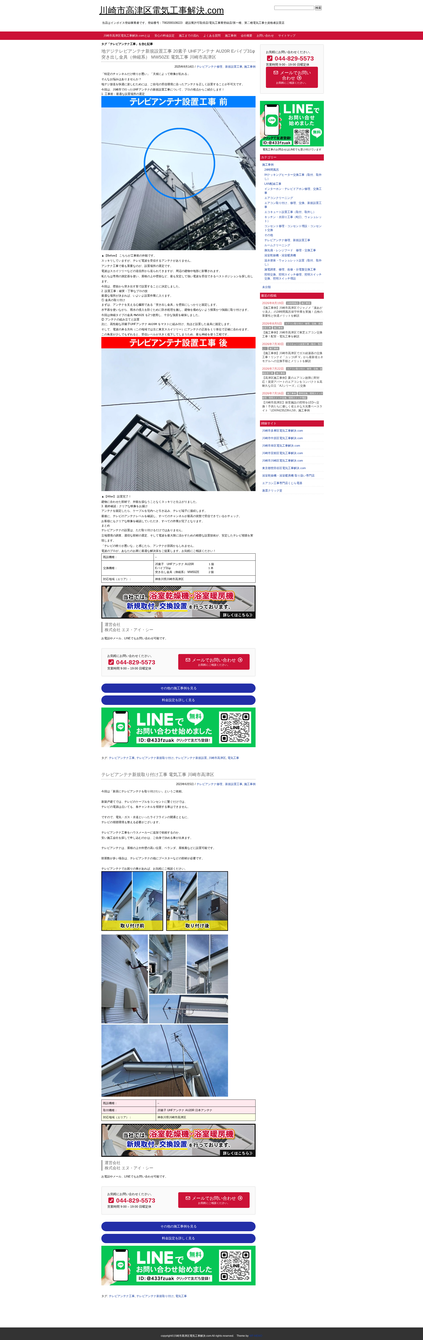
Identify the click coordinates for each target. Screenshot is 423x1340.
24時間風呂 (271, 169)
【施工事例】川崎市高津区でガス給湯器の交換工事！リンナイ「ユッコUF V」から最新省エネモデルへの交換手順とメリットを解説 (292, 357)
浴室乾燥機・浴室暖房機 (280, 255)
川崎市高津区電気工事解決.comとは (127, 35)
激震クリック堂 (272, 490)
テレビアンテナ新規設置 (191, 758)
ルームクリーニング (277, 245)
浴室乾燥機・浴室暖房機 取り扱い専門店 (288, 475)
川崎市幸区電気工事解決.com (281, 445)
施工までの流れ (189, 35)
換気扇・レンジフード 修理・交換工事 (290, 250)
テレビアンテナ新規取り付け (155, 758)
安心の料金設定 (164, 35)
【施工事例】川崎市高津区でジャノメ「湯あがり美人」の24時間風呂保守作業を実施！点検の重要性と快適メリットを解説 (292, 311)
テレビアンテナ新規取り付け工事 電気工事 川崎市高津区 (157, 774)
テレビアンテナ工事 (122, 758)
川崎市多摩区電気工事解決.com (282, 430)
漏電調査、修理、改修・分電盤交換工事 (290, 269)
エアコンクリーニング (278, 198)
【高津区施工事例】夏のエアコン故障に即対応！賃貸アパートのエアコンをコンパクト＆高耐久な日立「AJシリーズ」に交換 (292, 381)
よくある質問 (212, 35)
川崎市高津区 (217, 758)
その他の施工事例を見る (178, 688)
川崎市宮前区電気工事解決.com (282, 453)
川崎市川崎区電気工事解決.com (282, 460)
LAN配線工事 (272, 183)
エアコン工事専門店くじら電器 (282, 483)
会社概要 (246, 35)
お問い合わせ (265, 35)
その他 (268, 235)
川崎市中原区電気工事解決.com (282, 438)
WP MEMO (255, 1335)
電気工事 (233, 758)
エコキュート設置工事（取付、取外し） (290, 212)
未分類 (266, 287)
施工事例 (230, 35)
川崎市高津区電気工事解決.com (161, 10)
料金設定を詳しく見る (178, 700)
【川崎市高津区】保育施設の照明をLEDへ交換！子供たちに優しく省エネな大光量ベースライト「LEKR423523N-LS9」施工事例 (292, 406)
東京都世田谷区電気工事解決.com (284, 468)
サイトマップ (286, 35)
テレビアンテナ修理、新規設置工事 (219, 66)
